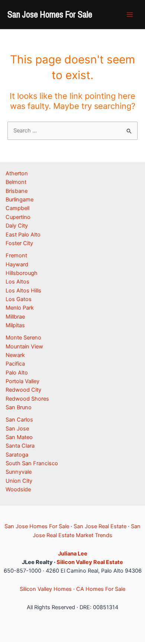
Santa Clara (20, 445)
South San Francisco (32, 463)
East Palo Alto (23, 234)
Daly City (17, 225)
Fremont (16, 255)
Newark (15, 355)
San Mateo (19, 437)
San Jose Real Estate (100, 526)
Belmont (16, 182)
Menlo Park (20, 307)
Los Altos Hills (23, 290)
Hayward (17, 264)
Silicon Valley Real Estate (90, 562)
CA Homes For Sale (100, 589)
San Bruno (19, 407)
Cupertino (18, 217)
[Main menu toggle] (130, 14)
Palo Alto (17, 372)
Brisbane (17, 191)
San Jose (17, 428)
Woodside (18, 489)
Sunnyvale (19, 472)
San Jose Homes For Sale (49, 14)
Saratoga (17, 454)
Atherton (17, 173)
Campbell (17, 208)
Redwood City (23, 389)
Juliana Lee (72, 553)
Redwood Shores (27, 398)
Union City (19, 480)
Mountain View (24, 346)
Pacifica (15, 363)
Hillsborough (22, 273)
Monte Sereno (23, 337)
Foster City (19, 243)
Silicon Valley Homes (46, 589)
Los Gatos (19, 299)
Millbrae (15, 316)
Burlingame (19, 199)
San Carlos (19, 419)
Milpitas (15, 325)
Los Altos (17, 281)
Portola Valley (22, 381)
